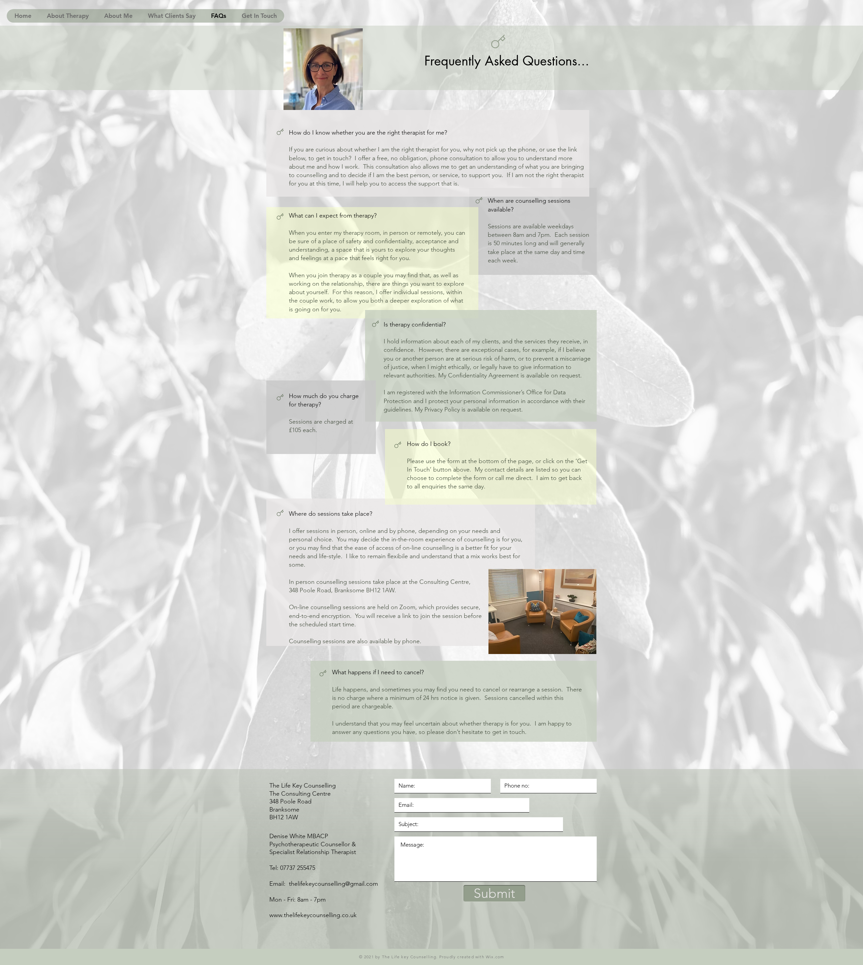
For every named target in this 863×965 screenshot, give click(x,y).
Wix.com (495, 956)
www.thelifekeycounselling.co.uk (313, 915)
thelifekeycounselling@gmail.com (333, 883)
